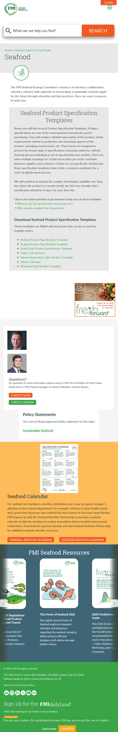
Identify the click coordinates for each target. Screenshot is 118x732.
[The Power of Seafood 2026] (59, 583)
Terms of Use (11, 685)
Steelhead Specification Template (40, 266)
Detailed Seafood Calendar (83, 540)
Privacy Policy (27, 685)
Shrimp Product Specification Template (44, 240)
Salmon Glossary (30, 262)
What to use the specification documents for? (45, 203)
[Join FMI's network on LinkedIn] (6, 692)
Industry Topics (24, 50)
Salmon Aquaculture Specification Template (46, 257)
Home (9, 50)
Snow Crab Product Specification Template (46, 248)
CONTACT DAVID (20, 395)
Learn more (49, 728)
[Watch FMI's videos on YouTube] (28, 692)
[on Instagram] (12, 692)
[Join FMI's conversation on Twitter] (23, 692)
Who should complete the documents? (40, 208)
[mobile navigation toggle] (109, 7)
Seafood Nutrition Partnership (56, 517)
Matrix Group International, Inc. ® (42, 678)
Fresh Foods (43, 50)
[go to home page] (16, 8)
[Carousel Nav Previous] (4, 603)
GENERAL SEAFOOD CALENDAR (31, 540)
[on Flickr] (34, 692)
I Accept (67, 728)
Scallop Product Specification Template (44, 244)
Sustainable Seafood (38, 430)
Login (108, 2)
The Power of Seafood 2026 (57, 614)
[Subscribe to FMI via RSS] (17, 692)
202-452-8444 (76, 674)
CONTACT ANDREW (22, 402)
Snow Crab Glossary (32, 253)
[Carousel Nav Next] (114, 603)
